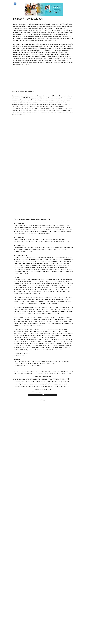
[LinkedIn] (44, 400)
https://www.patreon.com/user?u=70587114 (56, 386)
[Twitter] (42, 400)
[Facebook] (40, 400)
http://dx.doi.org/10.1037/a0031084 (63, 373)
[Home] (15, 3)
